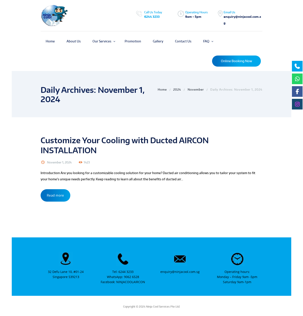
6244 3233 (152, 16)
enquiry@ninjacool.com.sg (180, 272)
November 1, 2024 (59, 162)
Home (162, 89)
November (196, 89)
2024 (177, 89)
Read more (55, 195)
